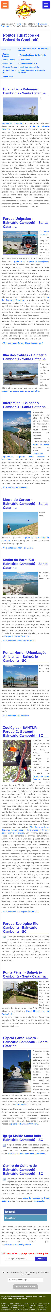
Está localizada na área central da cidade (26, 1154)
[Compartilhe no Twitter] (25, 1218)
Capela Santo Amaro (28, 63)
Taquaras (20, 456)
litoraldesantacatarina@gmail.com (17, 1244)
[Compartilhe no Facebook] (25, 1211)
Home (18, 24)
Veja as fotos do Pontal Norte (16, 715)
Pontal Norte (8, 77)
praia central (20, 261)
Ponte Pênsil (25, 60)
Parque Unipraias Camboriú (16, 636)
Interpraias (7, 63)
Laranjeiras (38, 453)
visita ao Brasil (21, 1104)
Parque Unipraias (5, 55)
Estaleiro (41, 456)
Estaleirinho (7, 459)
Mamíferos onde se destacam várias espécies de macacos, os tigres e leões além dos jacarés (25, 830)
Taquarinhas (7, 456)
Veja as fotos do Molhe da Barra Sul (19, 640)
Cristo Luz (7, 49)
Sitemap (24, 1298)
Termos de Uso (38, 1296)
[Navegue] (4, 5)
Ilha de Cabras (9, 60)
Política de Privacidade (10, 1298)
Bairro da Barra (41, 444)
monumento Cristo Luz (12, 123)
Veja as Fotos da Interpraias (15, 488)
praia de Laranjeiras (38, 261)
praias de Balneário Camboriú (24, 1124)
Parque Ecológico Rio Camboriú (33, 55)
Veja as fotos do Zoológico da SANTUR (20, 911)
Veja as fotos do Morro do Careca (18, 548)
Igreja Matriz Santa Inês (29, 67)
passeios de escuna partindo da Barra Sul (20, 391)
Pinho (31, 456)
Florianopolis (38, 1201)
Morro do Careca (10, 67)
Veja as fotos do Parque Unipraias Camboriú (23, 343)
